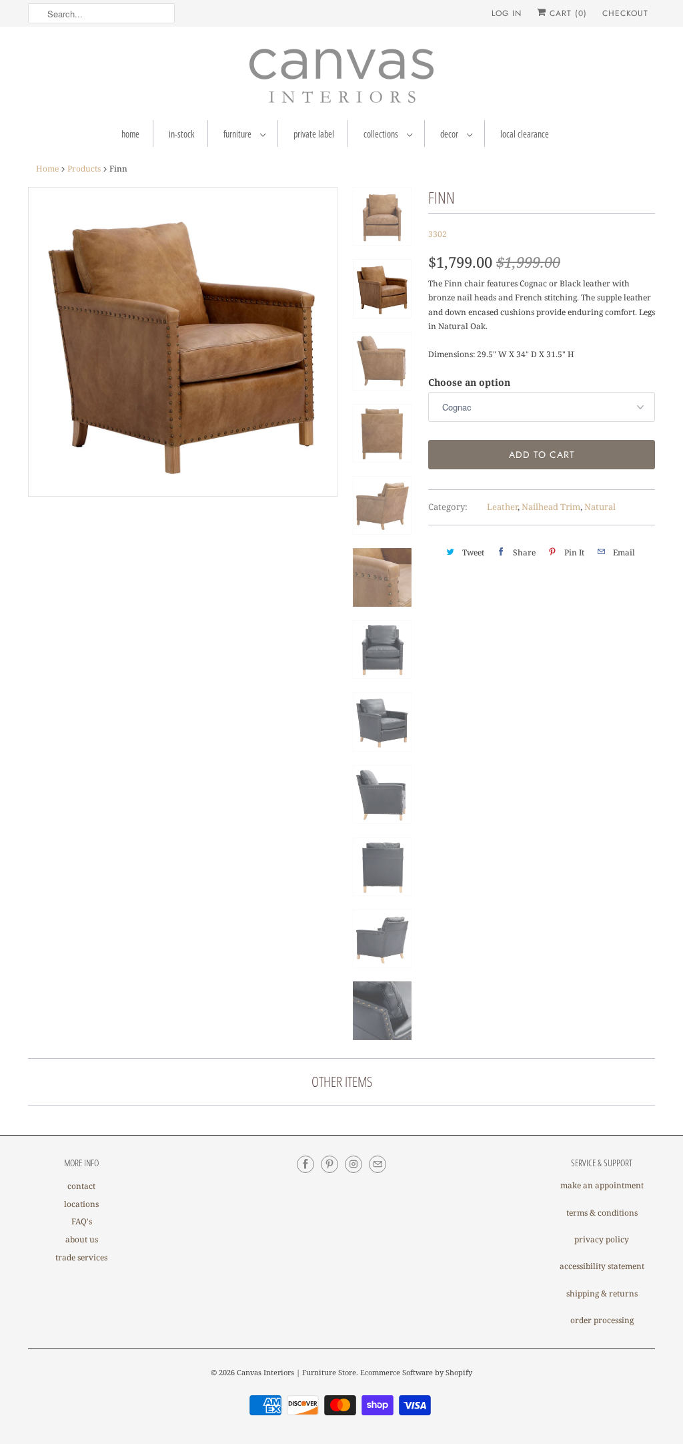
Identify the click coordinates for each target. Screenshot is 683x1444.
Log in (507, 13)
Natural (600, 507)
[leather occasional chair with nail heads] (182, 342)
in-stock (181, 134)
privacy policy (601, 1239)
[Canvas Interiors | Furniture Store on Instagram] (353, 1164)
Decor (450, 134)
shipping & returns (602, 1293)
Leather (502, 507)
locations (81, 1204)
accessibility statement (602, 1266)
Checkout (625, 13)
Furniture (238, 134)
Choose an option (469, 382)
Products (84, 168)
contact (81, 1186)
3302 (437, 234)
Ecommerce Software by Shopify (416, 1372)
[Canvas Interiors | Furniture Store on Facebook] (305, 1164)
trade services (81, 1257)
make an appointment (602, 1185)
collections (382, 134)
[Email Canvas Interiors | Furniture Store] (377, 1164)
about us (81, 1239)
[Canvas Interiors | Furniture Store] (341, 77)
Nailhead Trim (551, 507)
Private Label (313, 134)
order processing (602, 1320)
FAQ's (81, 1221)
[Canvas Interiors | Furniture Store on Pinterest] (329, 1164)
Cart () (566, 13)
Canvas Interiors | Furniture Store (296, 1372)
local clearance (524, 134)
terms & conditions (602, 1212)
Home (130, 134)
